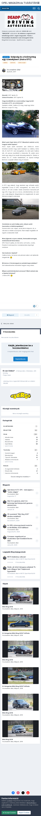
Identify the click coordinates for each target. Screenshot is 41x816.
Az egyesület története (21, 469)
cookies (9, 800)
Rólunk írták (21, 471)
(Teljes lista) (7, 375)
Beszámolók (21, 441)
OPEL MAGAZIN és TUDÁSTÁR (19, 2)
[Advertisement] (20, 767)
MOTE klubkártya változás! (16, 557)
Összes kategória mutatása (20, 476)
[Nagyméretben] (20, 124)
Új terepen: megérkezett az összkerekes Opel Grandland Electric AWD (19, 539)
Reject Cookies (24, 812)
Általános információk (21, 459)
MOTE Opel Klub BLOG (27, 559)
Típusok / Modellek (21, 457)
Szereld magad (21, 453)
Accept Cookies (10, 812)
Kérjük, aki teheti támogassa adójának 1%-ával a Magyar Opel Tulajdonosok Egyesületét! (21, 569)
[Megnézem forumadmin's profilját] (4, 70)
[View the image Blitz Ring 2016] (20, 596)
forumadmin (12, 70)
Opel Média (21, 444)
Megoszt (11, 315)
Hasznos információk (21, 473)
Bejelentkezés (21, 359)
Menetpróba (21, 455)
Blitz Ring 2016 (7, 607)
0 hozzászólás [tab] (9, 332)
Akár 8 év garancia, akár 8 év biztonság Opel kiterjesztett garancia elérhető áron (19, 503)
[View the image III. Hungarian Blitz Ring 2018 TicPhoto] (20, 622)
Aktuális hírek (21, 437)
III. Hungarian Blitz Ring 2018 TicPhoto (16, 633)
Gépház (21, 439)
